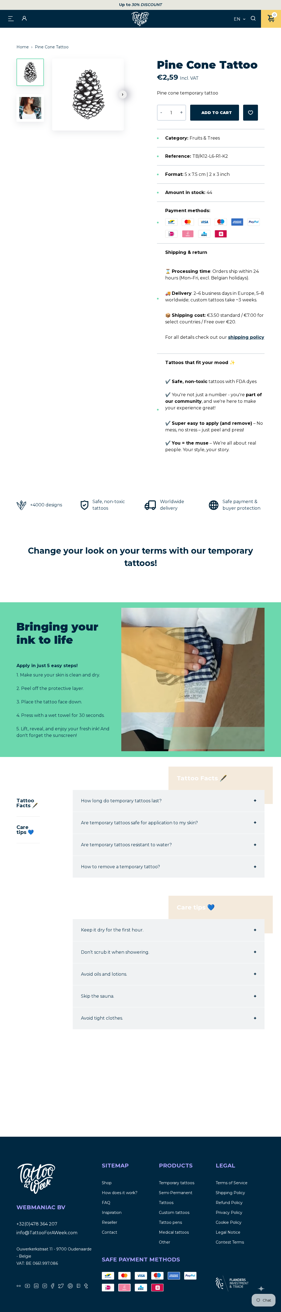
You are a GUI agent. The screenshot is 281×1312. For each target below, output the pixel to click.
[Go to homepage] (140, 19)
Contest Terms (230, 1242)
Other (164, 1242)
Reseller (109, 1222)
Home (23, 47)
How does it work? (119, 1192)
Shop (107, 1182)
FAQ (106, 1202)
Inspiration (112, 1212)
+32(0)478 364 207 (36, 1224)
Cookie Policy (228, 1222)
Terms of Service (232, 1182)
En (237, 19)
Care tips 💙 (25, 830)
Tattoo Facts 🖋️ (27, 803)
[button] (123, 94)
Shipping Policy (230, 1192)
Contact (109, 1232)
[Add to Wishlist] (250, 112)
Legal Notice (228, 1232)
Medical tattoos (174, 1232)
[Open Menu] (11, 18)
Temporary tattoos (176, 1182)
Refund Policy (229, 1202)
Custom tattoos (174, 1212)
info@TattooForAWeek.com (46, 1232)
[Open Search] (253, 18)
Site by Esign (261, 1288)
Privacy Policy (229, 1212)
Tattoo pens (170, 1222)
